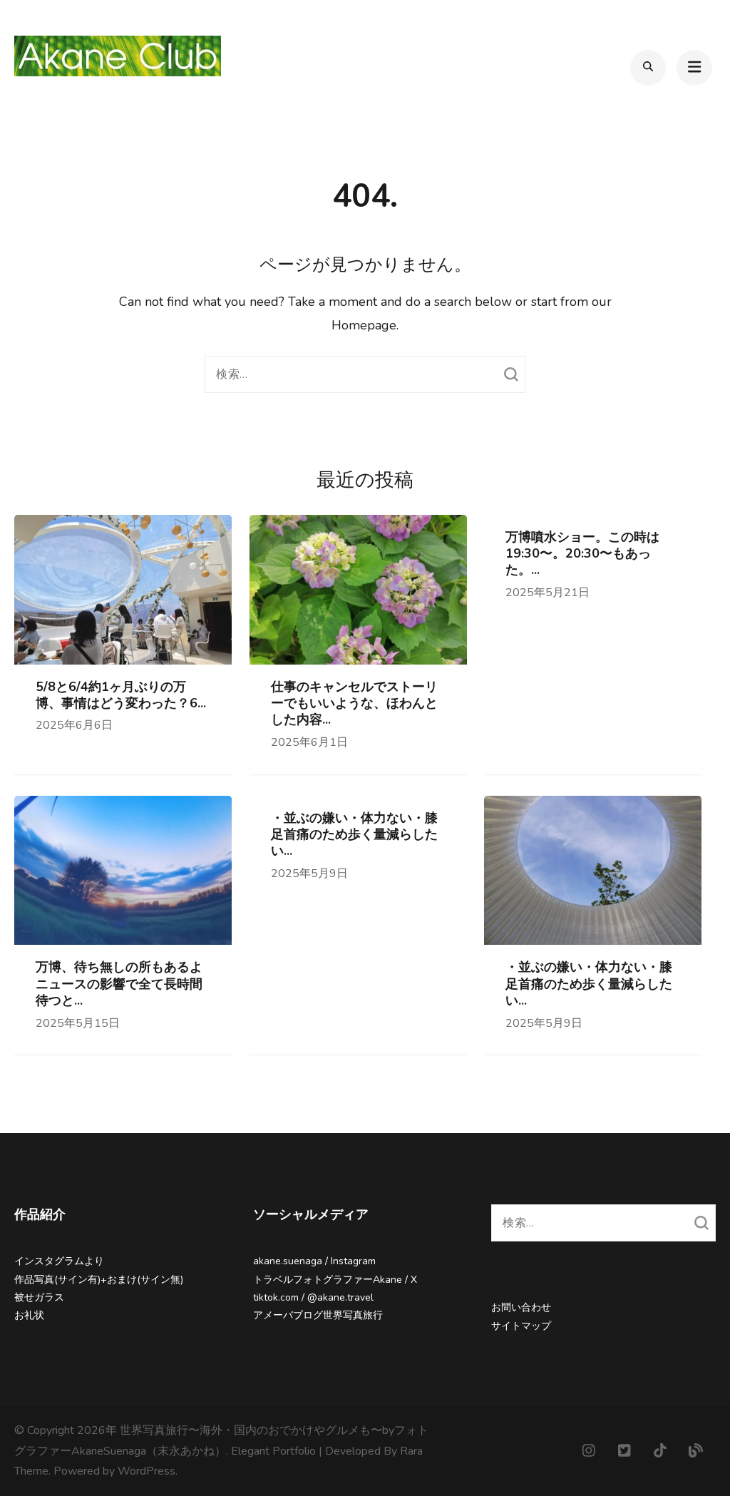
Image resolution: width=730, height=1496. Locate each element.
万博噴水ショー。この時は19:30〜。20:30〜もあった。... (582, 554)
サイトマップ (521, 1326)
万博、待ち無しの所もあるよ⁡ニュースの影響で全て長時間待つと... (119, 984)
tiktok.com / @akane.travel (313, 1297)
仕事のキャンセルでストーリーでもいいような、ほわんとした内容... (354, 704)
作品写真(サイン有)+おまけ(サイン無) (98, 1279)
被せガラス (39, 1297)
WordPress (146, 1471)
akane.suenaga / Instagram (314, 1261)
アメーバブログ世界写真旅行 (318, 1315)
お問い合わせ (521, 1307)
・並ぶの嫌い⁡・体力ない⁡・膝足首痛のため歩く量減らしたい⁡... (354, 835)
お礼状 (29, 1315)
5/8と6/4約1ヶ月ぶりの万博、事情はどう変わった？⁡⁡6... (121, 695)
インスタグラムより (59, 1261)
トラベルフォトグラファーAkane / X (335, 1279)
